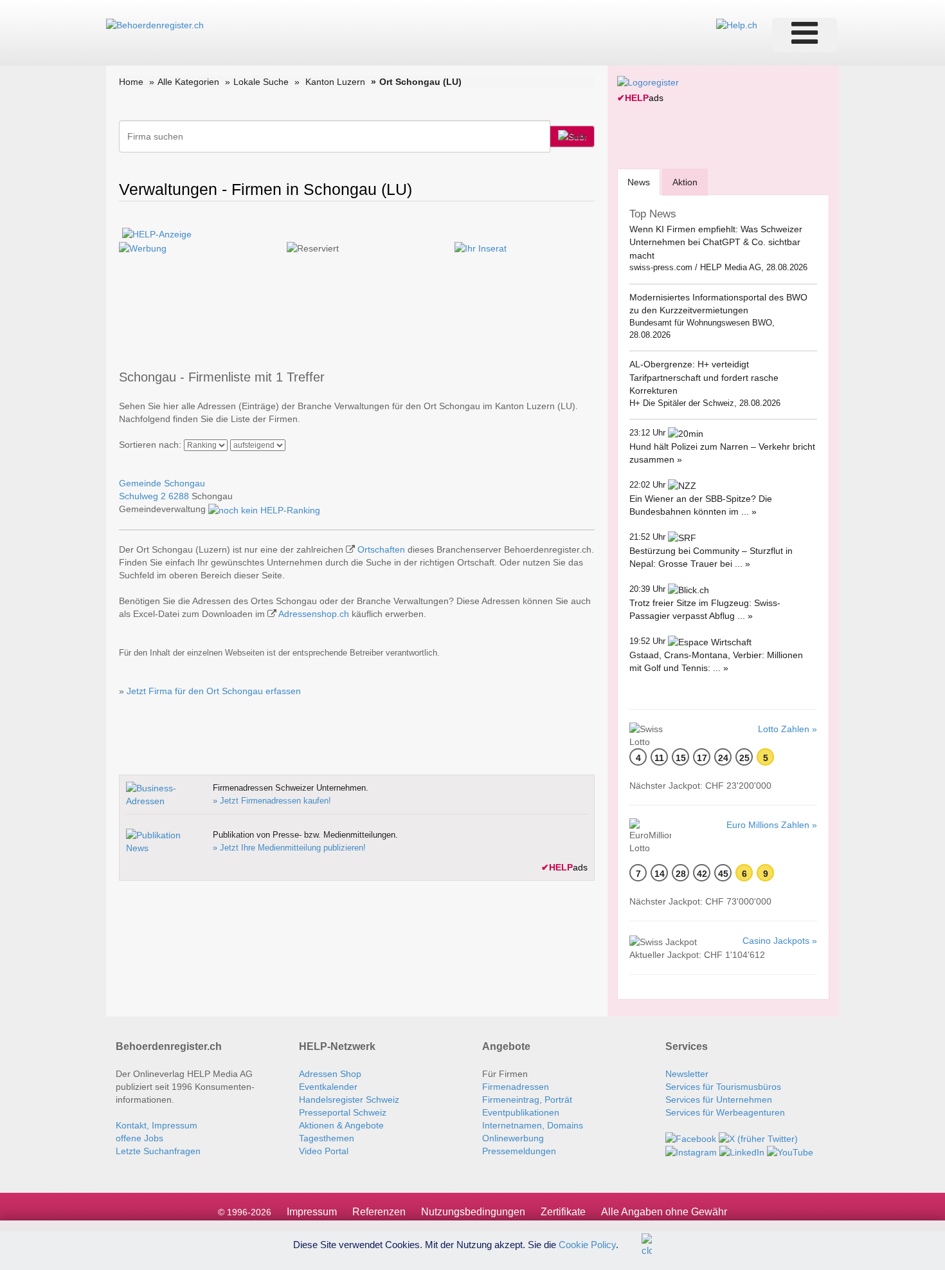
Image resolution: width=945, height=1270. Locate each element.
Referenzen (379, 1211)
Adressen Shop (330, 1074)
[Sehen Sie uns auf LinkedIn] (741, 1151)
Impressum (312, 1211)
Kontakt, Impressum (156, 1125)
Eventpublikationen (520, 1112)
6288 (178, 496)
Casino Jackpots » (779, 940)
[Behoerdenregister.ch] (155, 24)
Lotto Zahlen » (787, 729)
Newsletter (686, 1074)
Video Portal (323, 1151)
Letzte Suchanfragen (158, 1151)
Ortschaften (381, 549)
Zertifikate (563, 1211)
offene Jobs (139, 1138)
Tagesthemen (326, 1138)
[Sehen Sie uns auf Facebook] (690, 1138)
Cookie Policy (587, 1243)
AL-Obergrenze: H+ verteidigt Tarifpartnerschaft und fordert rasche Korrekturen (704, 377)
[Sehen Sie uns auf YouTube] (790, 1151)
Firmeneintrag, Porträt (527, 1099)
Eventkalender (328, 1086)
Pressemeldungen (519, 1151)
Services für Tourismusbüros (723, 1086)
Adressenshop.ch (313, 614)
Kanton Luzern (335, 82)
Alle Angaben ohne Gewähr (664, 1211)
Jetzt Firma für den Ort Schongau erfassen (214, 691)
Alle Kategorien (188, 82)
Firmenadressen (515, 1086)
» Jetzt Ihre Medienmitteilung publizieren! (289, 847)
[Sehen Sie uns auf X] (758, 1138)
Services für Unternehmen (718, 1099)
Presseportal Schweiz (342, 1112)
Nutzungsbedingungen (473, 1211)
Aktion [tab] (685, 182)
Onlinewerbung (513, 1138)
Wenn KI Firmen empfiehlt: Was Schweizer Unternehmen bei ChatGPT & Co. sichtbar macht (715, 242)
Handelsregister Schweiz (349, 1099)
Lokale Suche (261, 82)
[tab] (638, 182)
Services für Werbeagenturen (725, 1112)
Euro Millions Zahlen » (771, 825)
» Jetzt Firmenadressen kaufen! (272, 800)
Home (131, 82)
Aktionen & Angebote (341, 1125)
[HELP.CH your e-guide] (736, 24)
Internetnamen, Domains (532, 1125)
